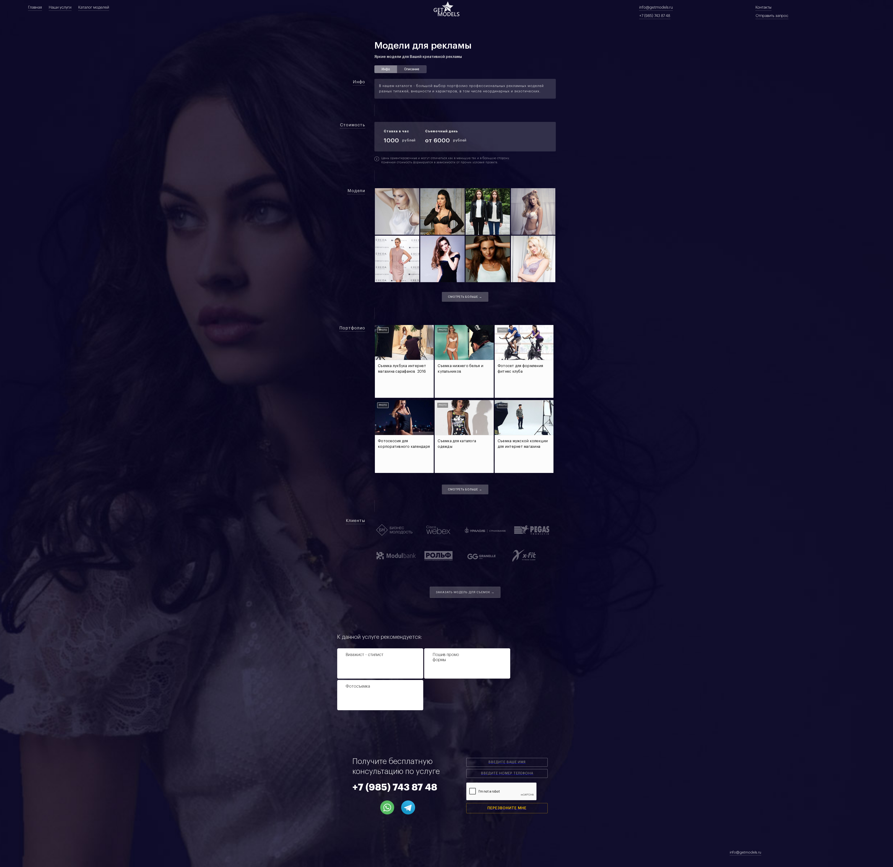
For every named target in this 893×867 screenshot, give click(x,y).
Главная (35, 7)
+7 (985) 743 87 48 (654, 16)
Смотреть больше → (465, 296)
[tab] (385, 69)
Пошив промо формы (446, 657)
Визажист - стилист (364, 655)
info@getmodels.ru (656, 7)
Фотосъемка (358, 686)
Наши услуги (60, 7)
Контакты (763, 7)
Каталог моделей (93, 7)
